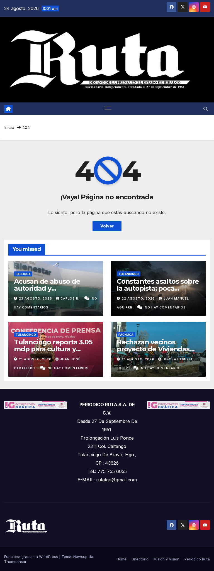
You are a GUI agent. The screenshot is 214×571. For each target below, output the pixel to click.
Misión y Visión (166, 559)
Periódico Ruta (197, 559)
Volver (107, 226)
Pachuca (23, 274)
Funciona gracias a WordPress (31, 556)
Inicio (9, 127)
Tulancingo (128, 274)
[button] (205, 109)
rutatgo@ (106, 479)
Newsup (80, 556)
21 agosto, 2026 (36, 359)
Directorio (140, 559)
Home (121, 559)
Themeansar (15, 561)
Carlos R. (70, 298)
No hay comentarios (165, 307)
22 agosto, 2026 (139, 298)
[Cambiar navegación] (108, 108)
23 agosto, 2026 (36, 298)
